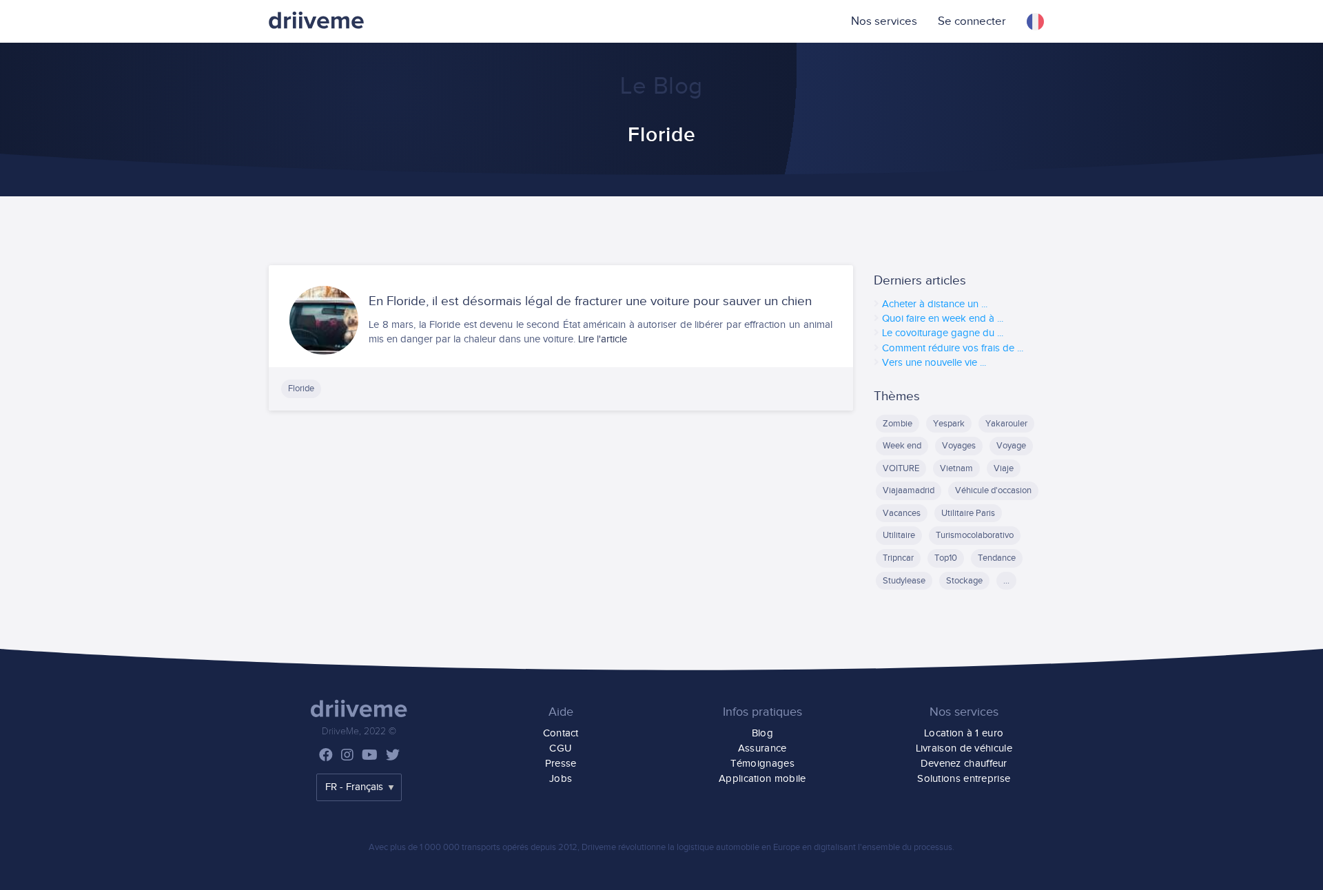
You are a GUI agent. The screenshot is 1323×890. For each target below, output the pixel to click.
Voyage (1011, 445)
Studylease (904, 580)
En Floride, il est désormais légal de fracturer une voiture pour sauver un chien (590, 301)
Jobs (560, 779)
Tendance (997, 557)
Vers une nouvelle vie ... (934, 363)
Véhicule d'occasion (993, 490)
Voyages (959, 445)
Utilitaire (899, 535)
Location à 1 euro (963, 733)
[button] (1035, 21)
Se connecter (972, 21)
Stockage (964, 580)
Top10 (945, 557)
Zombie (897, 423)
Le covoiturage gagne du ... (942, 333)
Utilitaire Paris (968, 513)
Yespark (949, 423)
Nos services (884, 21)
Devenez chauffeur (964, 763)
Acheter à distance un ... (934, 304)
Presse (561, 763)
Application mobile (762, 779)
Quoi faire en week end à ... (942, 318)
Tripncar (898, 557)
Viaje (1004, 468)
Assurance (762, 748)
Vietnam (956, 468)
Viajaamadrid (908, 490)
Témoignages (762, 763)
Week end (902, 445)
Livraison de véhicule (964, 748)
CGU (560, 748)
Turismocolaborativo (975, 535)
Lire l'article (602, 339)
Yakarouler (1006, 423)
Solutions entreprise (963, 779)
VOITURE (901, 468)
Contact (561, 733)
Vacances (902, 513)
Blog (762, 733)
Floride (301, 388)
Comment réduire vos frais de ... (952, 348)
